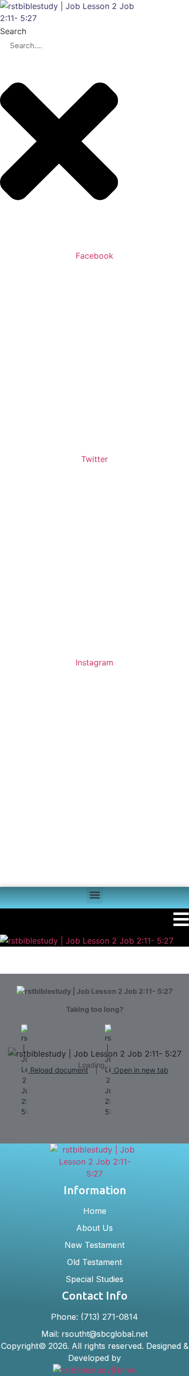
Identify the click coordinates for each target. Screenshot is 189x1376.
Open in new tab (140, 1070)
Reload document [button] (58, 1070)
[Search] (8, 240)
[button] (94, 895)
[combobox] (59, 46)
